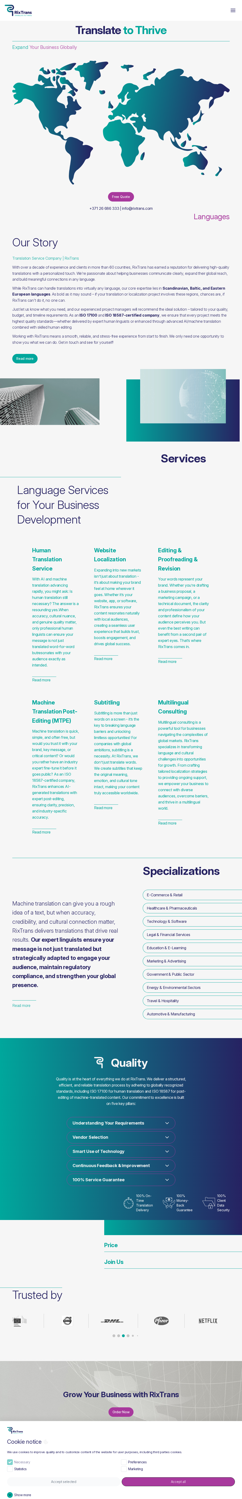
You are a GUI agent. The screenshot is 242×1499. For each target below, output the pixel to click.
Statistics (20, 1469)
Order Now (121, 1412)
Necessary (22, 1462)
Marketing (135, 1469)
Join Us (113, 1261)
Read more (25, 358)
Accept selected (63, 1482)
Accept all (178, 1482)
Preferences (137, 1462)
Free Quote (121, 197)
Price (111, 1245)
